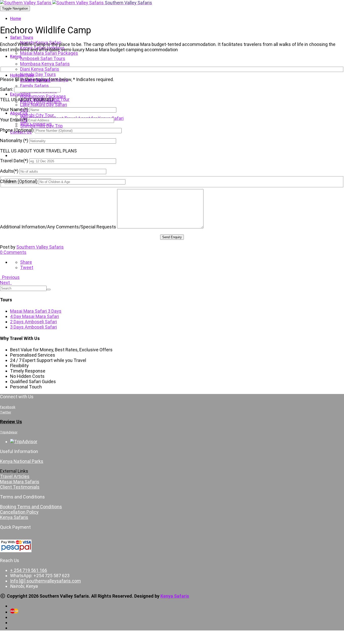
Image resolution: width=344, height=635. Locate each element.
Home (15, 18)
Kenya (15, 56)
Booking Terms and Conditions (31, 506)
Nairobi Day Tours (38, 74)
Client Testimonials (20, 487)
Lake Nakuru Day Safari (43, 104)
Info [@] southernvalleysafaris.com (45, 581)
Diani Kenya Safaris (39, 69)
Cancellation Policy (19, 512)
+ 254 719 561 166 (28, 570)
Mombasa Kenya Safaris (45, 63)
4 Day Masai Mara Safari (34, 316)
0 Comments (13, 252)
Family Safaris (34, 85)
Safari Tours (21, 37)
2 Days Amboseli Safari (33, 321)
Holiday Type (22, 75)
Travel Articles (14, 476)
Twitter (5, 412)
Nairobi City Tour (37, 115)
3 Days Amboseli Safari (33, 327)
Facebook (7, 407)
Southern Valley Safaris (40, 247)
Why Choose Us (36, 123)
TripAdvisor (8, 432)
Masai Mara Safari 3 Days (35, 311)
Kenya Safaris (14, 517)
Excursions (20, 94)
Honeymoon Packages (43, 96)
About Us (19, 113)
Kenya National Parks (21, 461)
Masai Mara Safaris (19, 481)
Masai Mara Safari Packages (49, 53)
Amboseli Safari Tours (42, 58)
